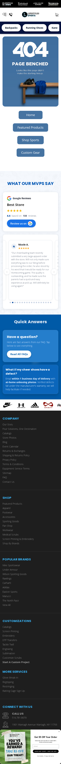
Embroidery (9, 635)
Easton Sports (10, 591)
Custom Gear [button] (30, 152)
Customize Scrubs (12, 657)
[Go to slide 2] (12, 302)
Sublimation (9, 653)
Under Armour (10, 569)
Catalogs (7, 433)
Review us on (18, 223)
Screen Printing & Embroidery (18, 539)
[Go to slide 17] (48, 302)
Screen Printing (11, 631)
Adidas (6, 587)
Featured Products (12, 503)
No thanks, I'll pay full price (45, 756)
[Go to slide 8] (27, 302)
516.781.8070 (19, 717)
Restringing (8, 686)
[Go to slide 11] (34, 302)
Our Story (8, 424)
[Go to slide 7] (24, 302)
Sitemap (7, 473)
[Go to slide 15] (43, 302)
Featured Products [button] (30, 127)
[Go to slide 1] (10, 302)
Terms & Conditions (13, 464)
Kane (54, 27)
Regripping (8, 682)
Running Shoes (34, 27)
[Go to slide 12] (36, 302)
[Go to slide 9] (29, 302)
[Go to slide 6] (22, 302)
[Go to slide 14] (41, 302)
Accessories (9, 516)
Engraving (8, 648)
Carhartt (7, 582)
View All (7, 605)
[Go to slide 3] (15, 302)
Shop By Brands (11, 543)
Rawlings (7, 578)
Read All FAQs (19, 354)
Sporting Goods (11, 521)
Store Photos (9, 437)
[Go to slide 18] (50, 302)
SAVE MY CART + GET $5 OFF (46, 751)
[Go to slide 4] (17, 302)
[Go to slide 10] (31, 302)
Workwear (8, 530)
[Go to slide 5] (20, 302)
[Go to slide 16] (46, 302)
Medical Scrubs (11, 534)
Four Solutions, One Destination (19, 428)
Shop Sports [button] (30, 140)
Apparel (7, 508)
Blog (5, 442)
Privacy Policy (9, 459)
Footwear (7, 512)
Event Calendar (10, 446)
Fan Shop (7, 525)
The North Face (11, 600)
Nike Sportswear (11, 565)
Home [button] (30, 115)
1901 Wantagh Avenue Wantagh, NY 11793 (34, 724)
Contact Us (8, 481)
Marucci (7, 596)
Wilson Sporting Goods (15, 574)
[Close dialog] (59, 731)
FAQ (5, 477)
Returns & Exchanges (14, 450)
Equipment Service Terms (16, 468)
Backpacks (11, 27)
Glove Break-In (10, 677)
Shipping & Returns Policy (16, 455)
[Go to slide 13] (38, 302)
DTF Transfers (10, 640)
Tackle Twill (8, 644)
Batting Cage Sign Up (14, 690)
